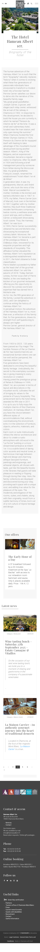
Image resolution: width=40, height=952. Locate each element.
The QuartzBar (23, 792)
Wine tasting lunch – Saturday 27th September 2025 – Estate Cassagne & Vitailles (18, 647)
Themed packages (24, 4)
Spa (29, 792)
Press (8, 907)
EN (6, 3)
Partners (9, 903)
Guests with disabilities (14, 912)
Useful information (12, 918)
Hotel (5, 792)
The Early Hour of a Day (20, 558)
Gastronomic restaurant (11, 792)
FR (2, 3)
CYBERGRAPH (24, 933)
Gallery (28, 4)
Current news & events (14, 910)
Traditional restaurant (17, 792)
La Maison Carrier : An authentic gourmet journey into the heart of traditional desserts (20, 729)
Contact (31, 4)
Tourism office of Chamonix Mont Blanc (20, 905)
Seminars (35, 792)
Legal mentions (14, 937)
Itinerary (9, 823)
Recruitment (10, 914)
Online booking (13, 859)
